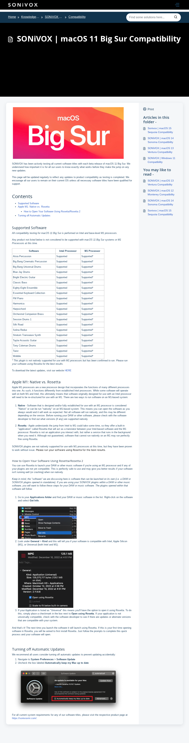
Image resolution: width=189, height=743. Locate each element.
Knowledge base (32, 16)
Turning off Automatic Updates (34, 215)
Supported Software (28, 203)
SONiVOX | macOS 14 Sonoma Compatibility (161, 140)
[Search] (176, 17)
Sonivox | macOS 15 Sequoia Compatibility (160, 130)
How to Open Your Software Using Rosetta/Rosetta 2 (52, 211)
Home (12, 16)
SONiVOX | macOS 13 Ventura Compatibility (161, 150)
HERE (68, 370)
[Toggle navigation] (177, 4)
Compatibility (77, 16)
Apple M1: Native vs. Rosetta (33, 206)
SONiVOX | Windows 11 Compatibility (161, 160)
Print (151, 109)
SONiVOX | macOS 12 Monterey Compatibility (161, 192)
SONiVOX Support (57, 16)
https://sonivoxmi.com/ (24, 718)
